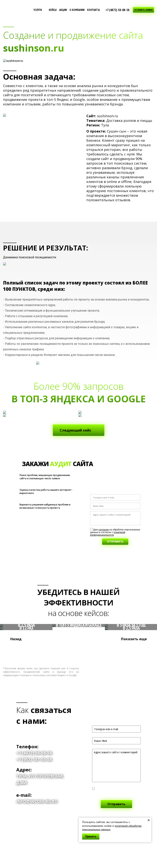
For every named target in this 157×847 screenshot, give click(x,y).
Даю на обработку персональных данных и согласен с (115, 532)
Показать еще (134, 639)
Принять (90, 836)
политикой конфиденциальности (107, 533)
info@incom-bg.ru (37, 801)
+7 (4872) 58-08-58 (117, 10)
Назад (15, 639)
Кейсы (52, 10)
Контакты (93, 10)
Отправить (115, 541)
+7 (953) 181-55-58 (34, 759)
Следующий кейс (75, 430)
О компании (77, 10)
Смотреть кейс (23, 628)
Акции (63, 10)
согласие (103, 529)
